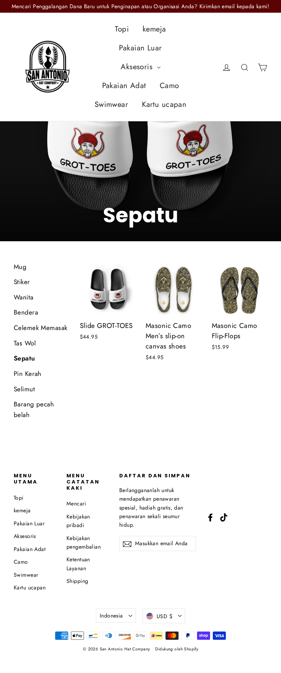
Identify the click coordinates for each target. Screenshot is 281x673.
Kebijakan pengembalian (83, 542)
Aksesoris (138, 66)
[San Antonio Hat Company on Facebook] (210, 517)
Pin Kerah (27, 373)
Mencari (76, 503)
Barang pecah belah (34, 409)
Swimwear (111, 104)
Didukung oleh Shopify (176, 649)
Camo (169, 85)
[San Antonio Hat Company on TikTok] (224, 517)
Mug (20, 266)
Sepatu (24, 358)
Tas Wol (25, 343)
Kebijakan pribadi (78, 521)
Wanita (24, 297)
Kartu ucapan (164, 104)
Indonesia (111, 616)
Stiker (22, 281)
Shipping (77, 581)
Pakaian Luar (140, 47)
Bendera (26, 312)
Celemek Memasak (40, 327)
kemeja (154, 28)
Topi (122, 28)
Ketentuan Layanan (78, 563)
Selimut (24, 389)
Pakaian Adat (124, 85)
